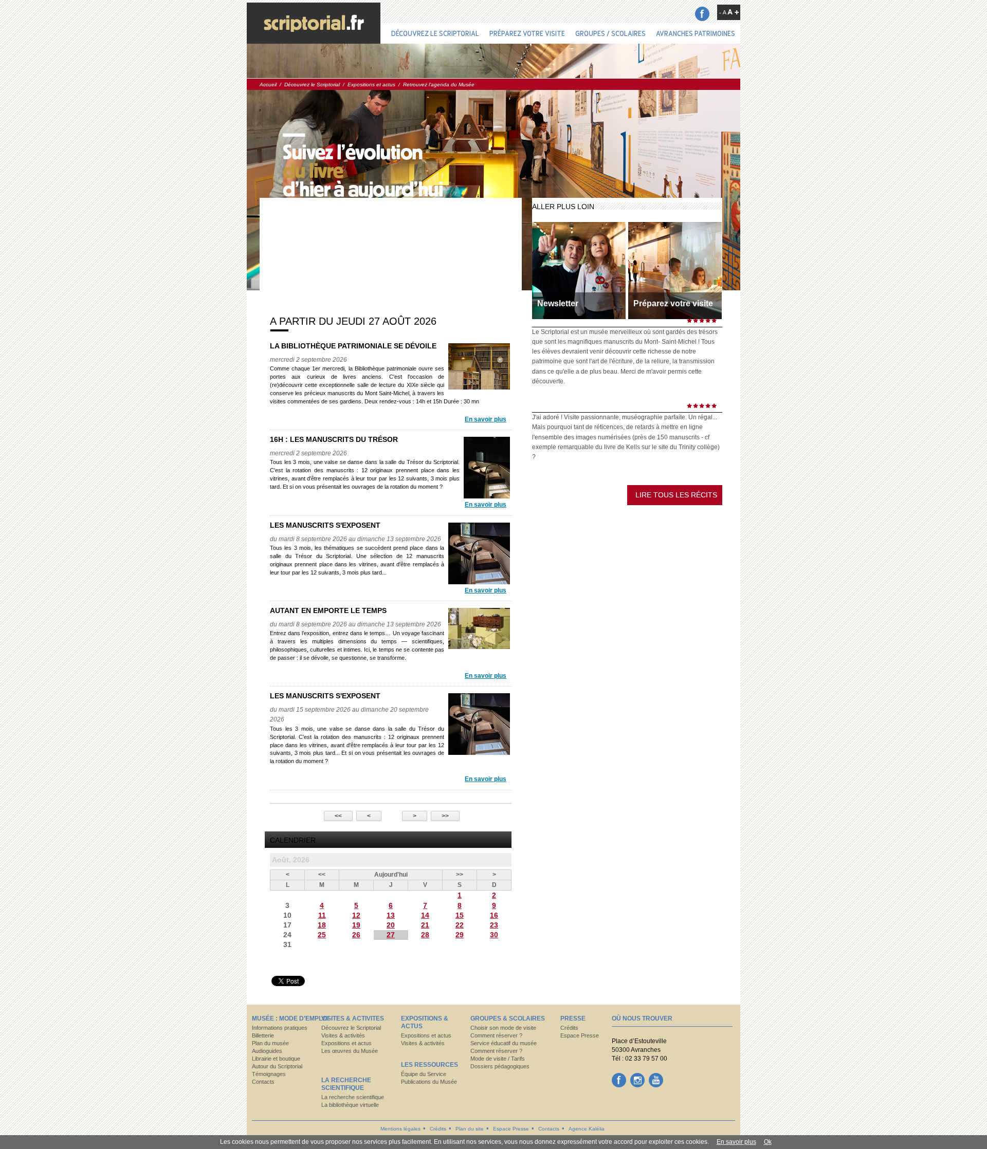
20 (391, 925)
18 (322, 925)
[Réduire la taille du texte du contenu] (722, 12)
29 (459, 935)
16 (494, 915)
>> (445, 816)
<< (338, 816)
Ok (768, 1141)
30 (494, 935)
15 (459, 915)
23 (494, 925)
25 (322, 935)
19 (356, 925)
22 (459, 925)
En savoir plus (485, 419)
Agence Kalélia (587, 1129)
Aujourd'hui (391, 874)
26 (356, 935)
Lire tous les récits (676, 495)
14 (425, 915)
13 (391, 915)
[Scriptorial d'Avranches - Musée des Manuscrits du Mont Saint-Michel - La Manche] (313, 23)
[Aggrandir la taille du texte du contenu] (733, 12)
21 (425, 925)
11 (322, 915)
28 (425, 935)
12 (356, 915)
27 (391, 935)
